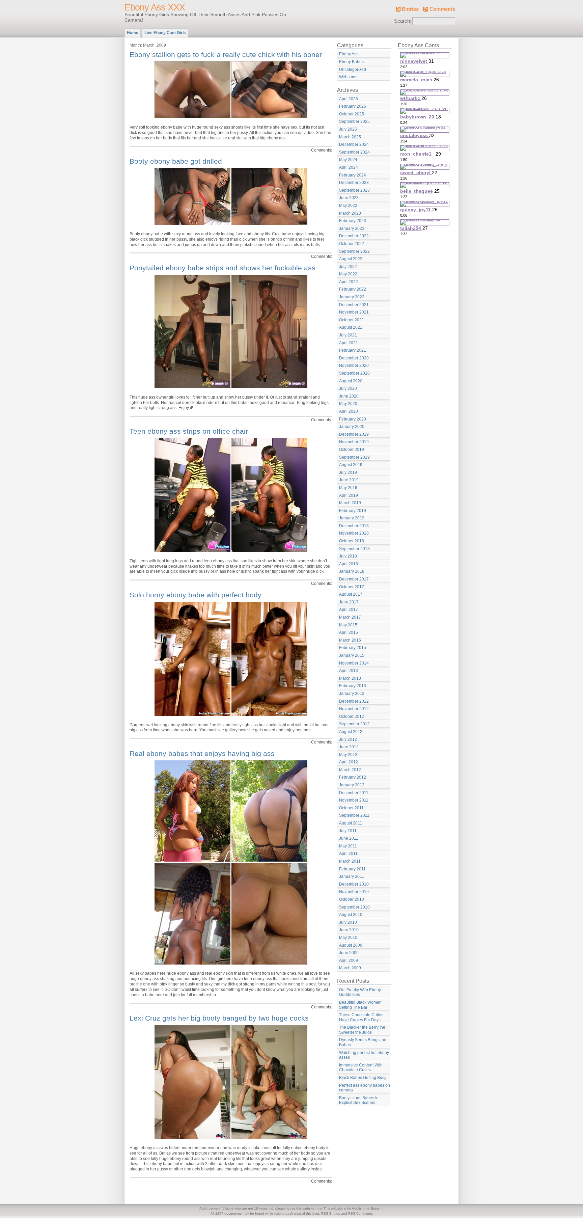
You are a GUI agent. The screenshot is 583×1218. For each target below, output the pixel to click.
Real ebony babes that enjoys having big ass (202, 753)
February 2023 (352, 220)
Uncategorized (352, 69)
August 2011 (350, 823)
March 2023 (350, 213)
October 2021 (351, 320)
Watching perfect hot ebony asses (364, 1055)
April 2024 (348, 167)
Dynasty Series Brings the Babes (362, 1042)
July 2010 (348, 922)
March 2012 (350, 769)
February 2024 (352, 175)
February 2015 (352, 647)
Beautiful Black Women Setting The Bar (360, 1005)
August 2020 (350, 381)
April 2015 (348, 632)
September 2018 (354, 548)
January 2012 (351, 785)
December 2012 (354, 701)
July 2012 (348, 739)
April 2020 (348, 411)
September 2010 (354, 907)
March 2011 (350, 861)
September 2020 (354, 373)
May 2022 (348, 274)
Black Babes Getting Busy (362, 1077)
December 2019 (354, 434)
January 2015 (351, 655)
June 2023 (349, 197)
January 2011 (351, 876)
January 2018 (351, 571)
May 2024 (348, 159)
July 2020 (348, 388)
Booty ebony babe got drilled (176, 161)
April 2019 (348, 495)
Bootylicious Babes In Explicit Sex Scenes (359, 1100)
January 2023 (351, 228)
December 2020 (354, 358)
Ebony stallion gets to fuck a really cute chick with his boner (226, 54)
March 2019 (350, 502)
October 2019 (351, 449)
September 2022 (354, 251)
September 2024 (354, 152)
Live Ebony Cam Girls (165, 32)
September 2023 (354, 190)
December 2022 (354, 236)
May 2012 (348, 754)
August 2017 (350, 594)
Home (132, 32)
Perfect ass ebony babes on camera (364, 1088)
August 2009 (350, 945)
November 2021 (354, 312)
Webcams (348, 77)
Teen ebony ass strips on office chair (189, 431)
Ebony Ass (348, 54)
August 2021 (350, 327)
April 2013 (348, 670)
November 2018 (354, 533)
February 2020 (352, 419)
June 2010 (349, 929)
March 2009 (350, 968)
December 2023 (354, 182)
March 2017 (350, 617)
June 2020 (349, 396)
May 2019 (348, 487)
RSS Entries (330, 1213)
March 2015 (350, 640)
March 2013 (350, 678)
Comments (442, 9)
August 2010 (350, 914)
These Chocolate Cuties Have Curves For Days (361, 1017)
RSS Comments (360, 1213)
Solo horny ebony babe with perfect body (195, 595)
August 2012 (350, 731)
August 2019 (350, 464)
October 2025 (351, 114)
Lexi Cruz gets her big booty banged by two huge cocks (219, 1018)
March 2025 (350, 137)
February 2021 (352, 350)
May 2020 (348, 403)
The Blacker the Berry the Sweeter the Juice (362, 1030)
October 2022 (351, 243)
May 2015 (348, 625)
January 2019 (351, 518)
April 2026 (348, 99)
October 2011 (351, 808)
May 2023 (348, 205)
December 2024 (354, 144)
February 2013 (352, 685)
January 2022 (351, 297)
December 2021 (354, 304)
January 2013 (351, 693)
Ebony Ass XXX (154, 7)
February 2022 (352, 289)
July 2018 (348, 556)
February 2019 (352, 510)
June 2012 (349, 747)
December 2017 (354, 579)
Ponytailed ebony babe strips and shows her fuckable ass (222, 268)
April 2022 (348, 281)
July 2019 (348, 472)
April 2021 (348, 343)
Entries (410, 9)
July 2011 (348, 831)
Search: (402, 21)
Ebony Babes (351, 61)
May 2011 (348, 846)
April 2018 (348, 564)
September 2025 (354, 121)
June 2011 (348, 838)
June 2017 (349, 602)
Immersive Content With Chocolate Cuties (361, 1068)
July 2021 (348, 335)
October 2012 (351, 716)
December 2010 (354, 884)
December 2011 (353, 792)
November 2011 (353, 800)
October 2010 (351, 899)
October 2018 (351, 541)
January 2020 (351, 426)
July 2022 (348, 266)
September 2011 (354, 815)
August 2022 (350, 258)
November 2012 (354, 708)
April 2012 (348, 762)
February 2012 (352, 777)
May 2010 (348, 937)
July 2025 (348, 129)
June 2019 (349, 480)
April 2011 (348, 853)
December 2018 (354, 525)
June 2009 (349, 952)
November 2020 (354, 365)
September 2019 (354, 457)
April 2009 (348, 960)
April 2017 (348, 609)
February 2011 (352, 869)
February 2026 (352, 106)
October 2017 (351, 587)
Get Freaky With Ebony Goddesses (360, 992)
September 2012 (354, 724)
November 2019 (354, 441)
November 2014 (354, 663)
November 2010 (354, 891)
